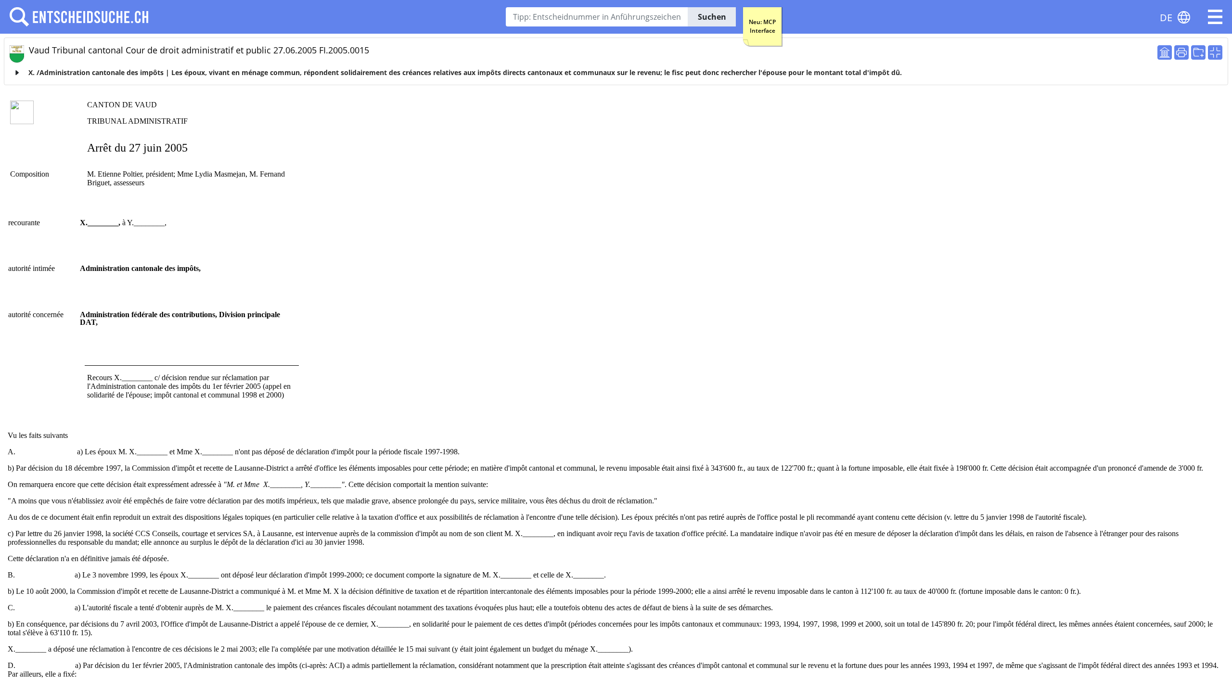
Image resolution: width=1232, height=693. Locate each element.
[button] (1215, 17)
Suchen (712, 17)
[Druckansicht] (1181, 52)
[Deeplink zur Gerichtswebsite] (1164, 52)
